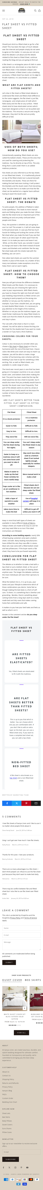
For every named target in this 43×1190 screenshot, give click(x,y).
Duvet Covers (7, 1125)
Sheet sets (6, 1113)
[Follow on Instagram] (15, 1167)
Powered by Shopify (30, 1174)
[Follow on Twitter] (9, 1167)
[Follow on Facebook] (3, 1167)
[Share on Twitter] (16, 803)
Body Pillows (7, 1121)
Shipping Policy (8, 1079)
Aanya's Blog (7, 1091)
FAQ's (4, 1094)
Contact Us (6, 1075)
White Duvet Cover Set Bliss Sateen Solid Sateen (15, 1016)
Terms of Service (30, 918)
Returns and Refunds (10, 1083)
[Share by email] (36, 803)
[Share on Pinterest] (26, 803)
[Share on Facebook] (7, 803)
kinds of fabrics (29, 523)
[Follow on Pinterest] (21, 1167)
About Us (5, 1072)
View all (21, 1033)
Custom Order (7, 1098)
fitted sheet (23, 346)
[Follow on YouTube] (27, 1167)
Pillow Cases (7, 1132)
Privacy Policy (15, 918)
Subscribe (11, 1159)
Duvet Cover (12, 980)
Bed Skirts (33, 980)
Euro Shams (6, 1128)
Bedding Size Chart (9, 1102)
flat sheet (13, 346)
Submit (9, 962)
